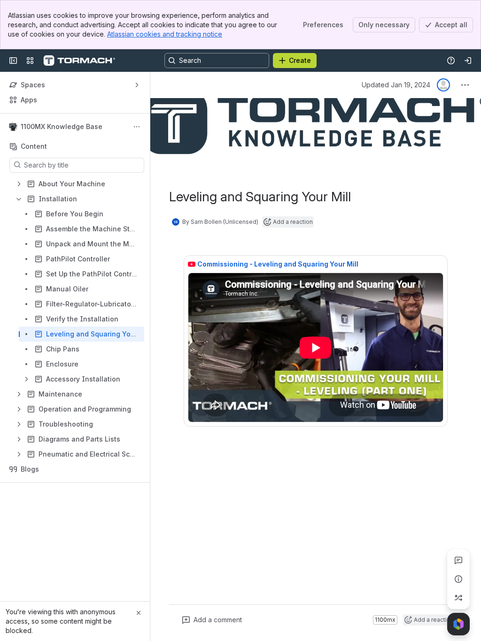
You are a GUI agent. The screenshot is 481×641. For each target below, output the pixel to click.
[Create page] (458, 597)
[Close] (138, 612)
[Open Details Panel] (458, 579)
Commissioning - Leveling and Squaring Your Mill (277, 264)
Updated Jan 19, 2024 (396, 85)
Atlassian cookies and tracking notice (164, 34)
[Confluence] (79, 60)
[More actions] (136, 126)
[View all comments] (458, 560)
